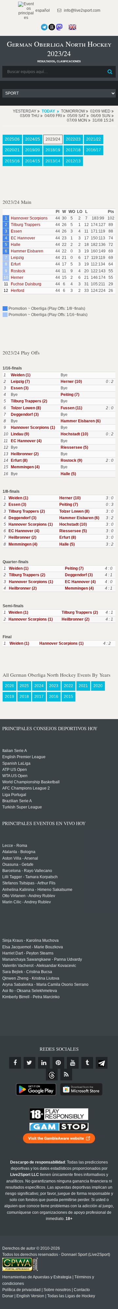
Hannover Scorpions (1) (33, 427)
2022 (68, 686)
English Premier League (24, 757)
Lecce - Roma (14, 845)
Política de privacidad (21, 1289)
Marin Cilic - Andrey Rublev (26, 902)
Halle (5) (68, 474)
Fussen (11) (71, 408)
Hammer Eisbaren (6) (81, 421)
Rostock (18, 271)
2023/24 (53, 139)
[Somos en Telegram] (44, 27)
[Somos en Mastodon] (59, 27)
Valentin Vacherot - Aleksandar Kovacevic (39, 965)
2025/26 (12, 139)
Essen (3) (20, 388)
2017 (39, 696)
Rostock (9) (71, 460)
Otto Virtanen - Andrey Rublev (28, 896)
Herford (17, 290)
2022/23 (73, 139)
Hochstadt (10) (74, 434)
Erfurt (15, 264)
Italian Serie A (14, 750)
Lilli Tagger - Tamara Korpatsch (30, 877)
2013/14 (53, 161)
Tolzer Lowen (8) (26, 408)
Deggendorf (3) (25, 414)
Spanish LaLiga (16, 763)
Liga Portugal (14, 794)
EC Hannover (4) (26, 441)
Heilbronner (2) (25, 454)
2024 (39, 686)
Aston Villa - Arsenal (20, 858)
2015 (68, 696)
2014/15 (32, 161)
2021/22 (93, 139)
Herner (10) (71, 381)
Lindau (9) (20, 434)
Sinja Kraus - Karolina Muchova (30, 940)
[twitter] (29, 1063)
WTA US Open (15, 776)
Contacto (82, 1289)
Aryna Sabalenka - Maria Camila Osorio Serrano (45, 984)
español (42, 10)
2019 (9, 696)
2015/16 (12, 161)
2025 (24, 686)
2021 (83, 686)
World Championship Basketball (31, 782)
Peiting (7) (70, 394)
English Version (30, 1296)
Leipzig (17, 257)
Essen (16, 231)
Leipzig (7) (20, 381)
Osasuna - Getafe (17, 864)
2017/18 (73, 150)
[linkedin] (44, 1063)
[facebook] (15, 1063)
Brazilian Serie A (17, 801)
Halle (15, 244)
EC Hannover (23, 238)
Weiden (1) (20, 375)
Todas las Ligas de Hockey (71, 1296)
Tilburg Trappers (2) (29, 401)
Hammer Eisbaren (27, 251)
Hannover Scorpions (29, 218)
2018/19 (53, 150)
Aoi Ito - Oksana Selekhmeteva (29, 990)
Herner (17, 277)
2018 (24, 696)
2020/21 (12, 150)
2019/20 (32, 150)
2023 (53, 686)
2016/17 (93, 150)
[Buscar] (110, 71)
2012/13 (73, 161)
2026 (9, 686)
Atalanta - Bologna (18, 852)
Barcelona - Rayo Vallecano (27, 870)
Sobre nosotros (57, 1289)
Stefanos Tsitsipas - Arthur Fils (28, 883)
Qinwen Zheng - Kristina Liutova (30, 978)
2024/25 (32, 139)
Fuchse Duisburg (26, 284)
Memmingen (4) (25, 467)
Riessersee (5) (74, 447)
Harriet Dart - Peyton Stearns (27, 953)
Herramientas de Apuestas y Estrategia (36, 1277)
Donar (7, 1296)
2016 (53, 696)
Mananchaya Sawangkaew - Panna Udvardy (42, 959)
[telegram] (102, 1063)
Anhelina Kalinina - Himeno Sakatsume (37, 889)
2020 (98, 686)
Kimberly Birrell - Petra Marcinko (31, 997)
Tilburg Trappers (25, 224)
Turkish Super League (22, 807)
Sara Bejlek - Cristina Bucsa (27, 972)
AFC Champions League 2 (26, 788)
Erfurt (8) (19, 460)
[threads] (52, 1074)
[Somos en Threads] (52, 27)
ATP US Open (14, 769)
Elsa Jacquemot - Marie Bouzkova (32, 947)
